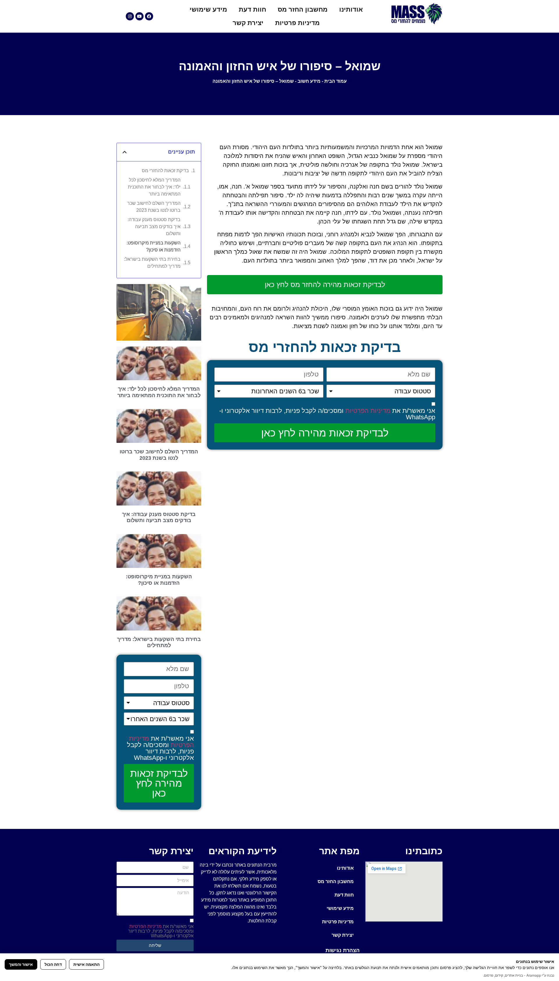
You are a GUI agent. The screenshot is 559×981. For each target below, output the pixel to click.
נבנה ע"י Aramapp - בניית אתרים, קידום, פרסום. (518, 975)
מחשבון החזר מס (303, 9)
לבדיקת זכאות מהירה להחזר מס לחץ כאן (325, 284)
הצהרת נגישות (343, 950)
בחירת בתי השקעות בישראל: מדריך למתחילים (152, 263)
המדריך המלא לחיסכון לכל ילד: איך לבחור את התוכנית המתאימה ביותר (154, 186)
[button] (125, 152)
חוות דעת (252, 9)
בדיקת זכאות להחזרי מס (165, 170)
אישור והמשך (21, 964)
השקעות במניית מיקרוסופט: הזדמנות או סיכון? (154, 246)
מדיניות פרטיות (297, 23)
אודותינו (351, 9)
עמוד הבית (335, 81)
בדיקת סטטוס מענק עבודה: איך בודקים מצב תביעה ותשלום (154, 226)
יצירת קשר (248, 23)
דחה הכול (53, 964)
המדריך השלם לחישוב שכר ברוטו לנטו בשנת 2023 (154, 207)
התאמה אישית (86, 964)
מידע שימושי (208, 9)
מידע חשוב (309, 81)
